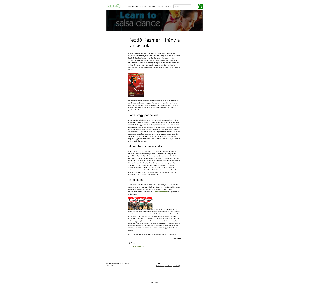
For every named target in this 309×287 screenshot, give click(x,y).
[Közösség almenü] (155, 6)
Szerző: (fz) (176, 266)
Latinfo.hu (154, 282)
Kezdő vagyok (126, 263)
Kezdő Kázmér (160, 266)
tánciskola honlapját (161, 192)
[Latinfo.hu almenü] (171, 6)
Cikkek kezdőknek (138, 247)
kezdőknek (168, 266)
